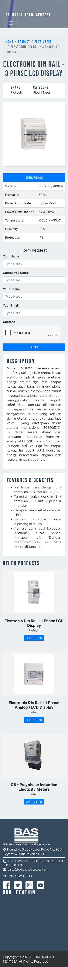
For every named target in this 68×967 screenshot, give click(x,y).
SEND (34, 347)
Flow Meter (43, 42)
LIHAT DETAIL (34, 637)
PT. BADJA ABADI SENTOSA (28, 15)
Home (9, 42)
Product (24, 42)
